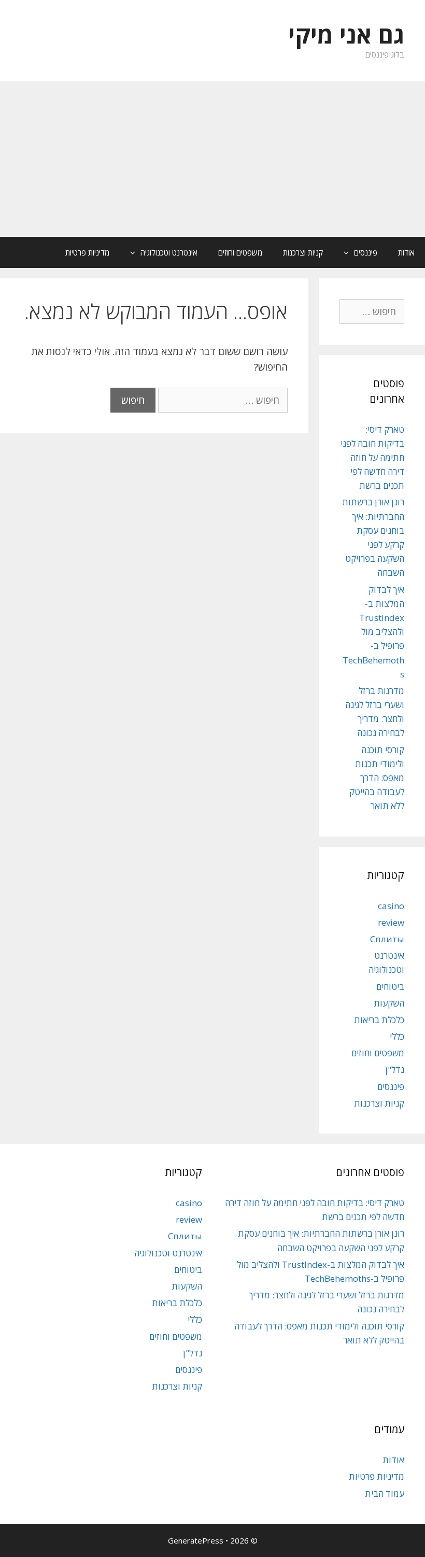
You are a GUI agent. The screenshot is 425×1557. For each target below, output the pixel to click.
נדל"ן (394, 1069)
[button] (343, 252)
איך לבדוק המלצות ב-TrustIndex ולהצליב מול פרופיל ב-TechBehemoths (373, 632)
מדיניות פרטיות (87, 252)
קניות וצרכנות (303, 252)
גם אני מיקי (346, 34)
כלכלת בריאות (379, 1020)
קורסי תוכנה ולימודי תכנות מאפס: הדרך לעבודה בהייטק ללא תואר (376, 778)
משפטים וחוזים (240, 252)
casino (391, 906)
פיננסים (365, 252)
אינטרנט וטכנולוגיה (168, 252)
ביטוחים (390, 987)
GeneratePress (195, 1540)
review (391, 922)
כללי (397, 1036)
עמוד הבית (384, 1493)
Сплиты (387, 939)
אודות (406, 252)
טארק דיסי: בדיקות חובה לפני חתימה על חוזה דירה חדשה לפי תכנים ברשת (372, 457)
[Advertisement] (212, 159)
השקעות (389, 1003)
